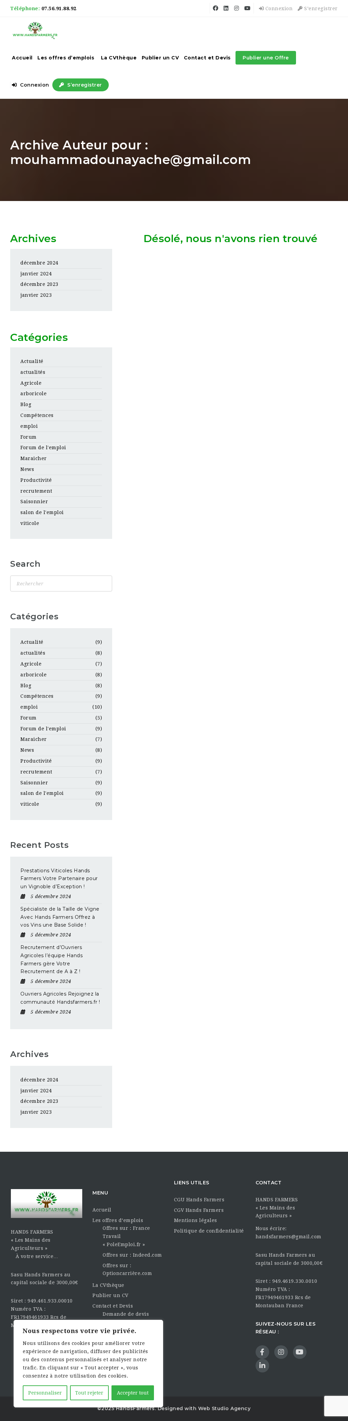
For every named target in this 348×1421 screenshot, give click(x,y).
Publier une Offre (266, 58)
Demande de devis (126, 1314)
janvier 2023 (36, 295)
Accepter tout (133, 1393)
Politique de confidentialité (209, 1231)
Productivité (36, 480)
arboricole (33, 393)
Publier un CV (160, 58)
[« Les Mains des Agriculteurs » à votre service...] (35, 30)
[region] (88, 1363)
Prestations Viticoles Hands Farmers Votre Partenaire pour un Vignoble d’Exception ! (59, 879)
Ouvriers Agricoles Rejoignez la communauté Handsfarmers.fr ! (60, 998)
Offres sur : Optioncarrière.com (127, 1269)
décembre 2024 (39, 263)
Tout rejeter (89, 1393)
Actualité (32, 361)
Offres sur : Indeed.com (132, 1255)
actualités (32, 372)
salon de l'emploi (42, 512)
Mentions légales (195, 1220)
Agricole (30, 383)
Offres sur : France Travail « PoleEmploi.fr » (126, 1236)
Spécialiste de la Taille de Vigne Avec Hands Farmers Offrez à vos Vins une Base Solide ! (60, 917)
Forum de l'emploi (43, 447)
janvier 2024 (36, 273)
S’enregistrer (320, 8)
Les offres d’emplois (65, 58)
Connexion (278, 8)
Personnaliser (45, 1393)
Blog (25, 404)
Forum (28, 437)
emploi (29, 426)
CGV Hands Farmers (199, 1210)
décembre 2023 (39, 284)
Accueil (22, 58)
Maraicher (33, 458)
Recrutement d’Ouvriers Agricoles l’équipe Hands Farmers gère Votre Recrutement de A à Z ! (51, 959)
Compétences (37, 415)
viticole (29, 523)
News (27, 469)
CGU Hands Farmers (199, 1199)
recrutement (36, 491)
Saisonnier (34, 501)
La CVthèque (119, 58)
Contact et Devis (207, 58)
